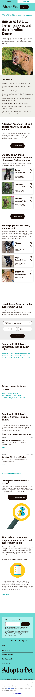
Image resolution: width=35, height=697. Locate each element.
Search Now (17, 145)
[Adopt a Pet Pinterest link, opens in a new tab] (16, 640)
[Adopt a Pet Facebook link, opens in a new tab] (8, 640)
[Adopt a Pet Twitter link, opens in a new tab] (12, 640)
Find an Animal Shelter (17, 497)
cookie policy (10, 688)
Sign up (24, 7)
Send (25, 624)
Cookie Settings (17, 693)
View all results (17, 216)
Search (17, 336)
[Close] (33, 682)
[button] (31, 170)
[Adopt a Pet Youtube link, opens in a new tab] (20, 640)
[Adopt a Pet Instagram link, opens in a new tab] (23, 640)
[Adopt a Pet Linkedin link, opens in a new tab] (26, 640)
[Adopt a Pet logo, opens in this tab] (17, 672)
